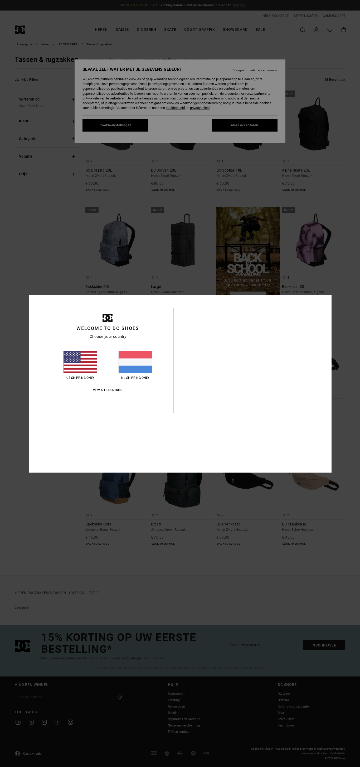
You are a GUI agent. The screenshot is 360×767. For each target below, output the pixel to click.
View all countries (107, 390)
